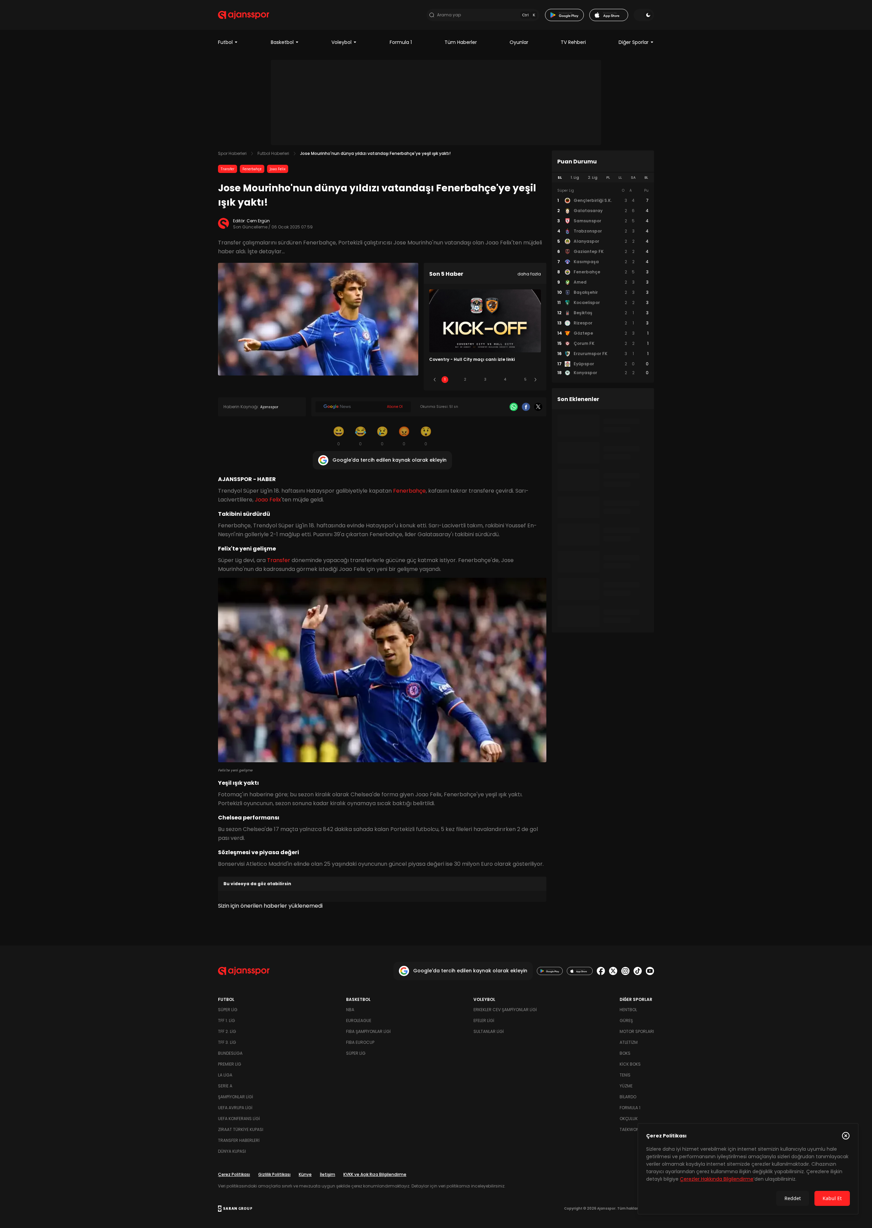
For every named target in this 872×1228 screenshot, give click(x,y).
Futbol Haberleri (273, 153)
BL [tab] (646, 177)
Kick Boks (630, 1064)
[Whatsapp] (514, 407)
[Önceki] (434, 379)
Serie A (225, 1086)
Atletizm (629, 1042)
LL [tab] (620, 177)
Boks (625, 1053)
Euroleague (358, 1020)
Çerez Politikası (234, 1174)
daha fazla (529, 274)
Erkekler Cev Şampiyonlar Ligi (505, 1009)
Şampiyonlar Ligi (235, 1097)
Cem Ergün (258, 221)
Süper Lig (227, 1009)
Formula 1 (401, 42)
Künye (305, 1174)
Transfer (227, 168)
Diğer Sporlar (634, 42)
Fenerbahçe (252, 168)
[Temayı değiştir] (644, 15)
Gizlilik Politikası (274, 1174)
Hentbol (628, 1009)
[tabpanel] (603, 282)
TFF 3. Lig (227, 1042)
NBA (350, 1009)
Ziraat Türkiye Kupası (240, 1129)
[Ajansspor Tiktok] (638, 971)
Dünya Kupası (232, 1151)
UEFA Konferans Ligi (239, 1118)
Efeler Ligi (483, 1020)
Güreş (626, 1020)
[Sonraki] (535, 379)
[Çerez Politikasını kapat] (846, 1136)
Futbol (225, 42)
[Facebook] (526, 407)
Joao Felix (277, 168)
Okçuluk (629, 1118)
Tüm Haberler (461, 42)
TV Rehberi (573, 42)
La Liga (225, 1075)
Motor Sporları (637, 1031)
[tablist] (603, 177)
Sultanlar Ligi (488, 1031)
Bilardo (628, 1097)
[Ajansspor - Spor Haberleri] (243, 15)
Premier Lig (229, 1064)
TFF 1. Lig (226, 1020)
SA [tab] (633, 177)
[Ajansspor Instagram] (625, 971)
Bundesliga (230, 1053)
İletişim (327, 1174)
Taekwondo (632, 1129)
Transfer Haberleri (239, 1140)
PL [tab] (608, 177)
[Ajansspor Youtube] (650, 971)
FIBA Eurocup (360, 1042)
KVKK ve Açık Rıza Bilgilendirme (374, 1174)
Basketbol (282, 42)
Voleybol (341, 42)
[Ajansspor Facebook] (601, 971)
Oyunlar (519, 42)
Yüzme (626, 1086)
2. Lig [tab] (592, 177)
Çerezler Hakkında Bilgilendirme (716, 1179)
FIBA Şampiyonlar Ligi (368, 1031)
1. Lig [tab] (575, 177)
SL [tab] (560, 177)
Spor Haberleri (232, 153)
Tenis (625, 1075)
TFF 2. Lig (227, 1031)
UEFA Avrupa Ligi (235, 1108)
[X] (538, 407)
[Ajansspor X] (613, 971)
